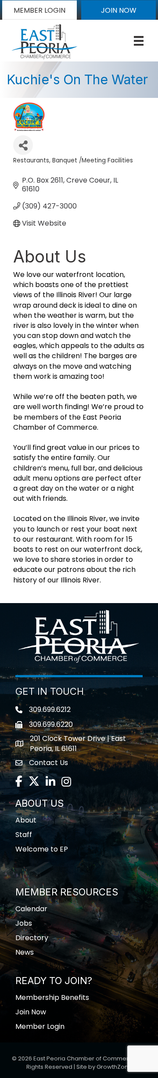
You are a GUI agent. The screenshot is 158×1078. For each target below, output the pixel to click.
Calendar (31, 909)
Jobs (23, 923)
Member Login (40, 1026)
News (24, 952)
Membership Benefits (52, 997)
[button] (39, 10)
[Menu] (138, 41)
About (25, 820)
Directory (31, 938)
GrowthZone (114, 1067)
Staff (23, 835)
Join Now (30, 1012)
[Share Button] (23, 145)
